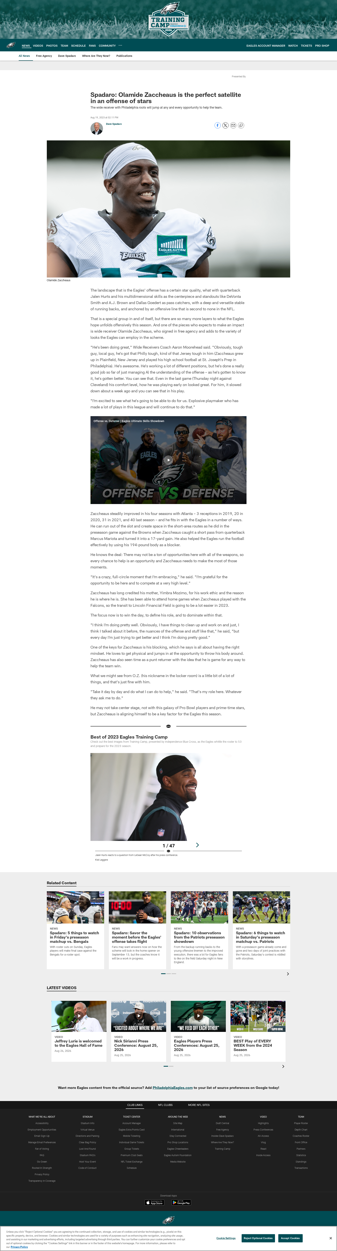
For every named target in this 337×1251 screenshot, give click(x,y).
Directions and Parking (87, 1135)
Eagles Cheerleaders (177, 1148)
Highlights (263, 1123)
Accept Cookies (290, 1238)
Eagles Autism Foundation (178, 1155)
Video (263, 1116)
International (177, 1129)
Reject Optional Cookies (258, 1238)
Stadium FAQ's (87, 1155)
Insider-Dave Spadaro (222, 1135)
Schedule (132, 1167)
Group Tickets (131, 1148)
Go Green (42, 1161)
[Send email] (233, 127)
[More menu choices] (120, 45)
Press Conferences (263, 1129)
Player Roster (301, 1123)
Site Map (177, 1123)
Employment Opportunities (42, 1129)
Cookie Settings (226, 1238)
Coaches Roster (301, 1135)
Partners (301, 1148)
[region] (168, 1238)
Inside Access (263, 1155)
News (222, 1116)
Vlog (263, 1142)
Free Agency (222, 1129)
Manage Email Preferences (42, 1142)
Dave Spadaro (114, 123)
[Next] (197, 845)
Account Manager (131, 1123)
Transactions (301, 1167)
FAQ (42, 1155)
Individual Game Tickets (131, 1142)
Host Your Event (87, 1161)
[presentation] (288, 974)
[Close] (330, 1238)
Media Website (177, 1161)
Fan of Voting (42, 1148)
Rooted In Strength (42, 1167)
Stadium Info (87, 1123)
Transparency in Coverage (41, 1180)
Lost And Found (87, 1148)
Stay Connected (177, 1135)
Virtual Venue (87, 1129)
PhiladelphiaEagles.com (173, 1087)
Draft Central (222, 1123)
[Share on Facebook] (218, 127)
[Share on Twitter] (225, 127)
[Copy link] (241, 125)
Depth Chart (301, 1129)
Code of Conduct (87, 1167)
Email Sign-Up (42, 1135)
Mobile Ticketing (131, 1135)
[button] (168, 460)
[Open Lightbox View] (168, 809)
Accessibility (42, 1123)
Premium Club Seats (132, 1155)
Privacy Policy (42, 1174)
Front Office (301, 1142)
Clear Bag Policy (87, 1142)
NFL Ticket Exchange (131, 1161)
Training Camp (222, 1148)
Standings (301, 1161)
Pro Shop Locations (178, 1142)
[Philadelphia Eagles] (168, 1221)
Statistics (301, 1155)
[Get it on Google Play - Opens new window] (181, 1204)
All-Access (263, 1135)
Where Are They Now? (222, 1142)
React (263, 1148)
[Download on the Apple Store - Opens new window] (154, 1203)
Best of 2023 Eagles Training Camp (129, 737)
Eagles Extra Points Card (132, 1129)
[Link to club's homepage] (11, 45)
